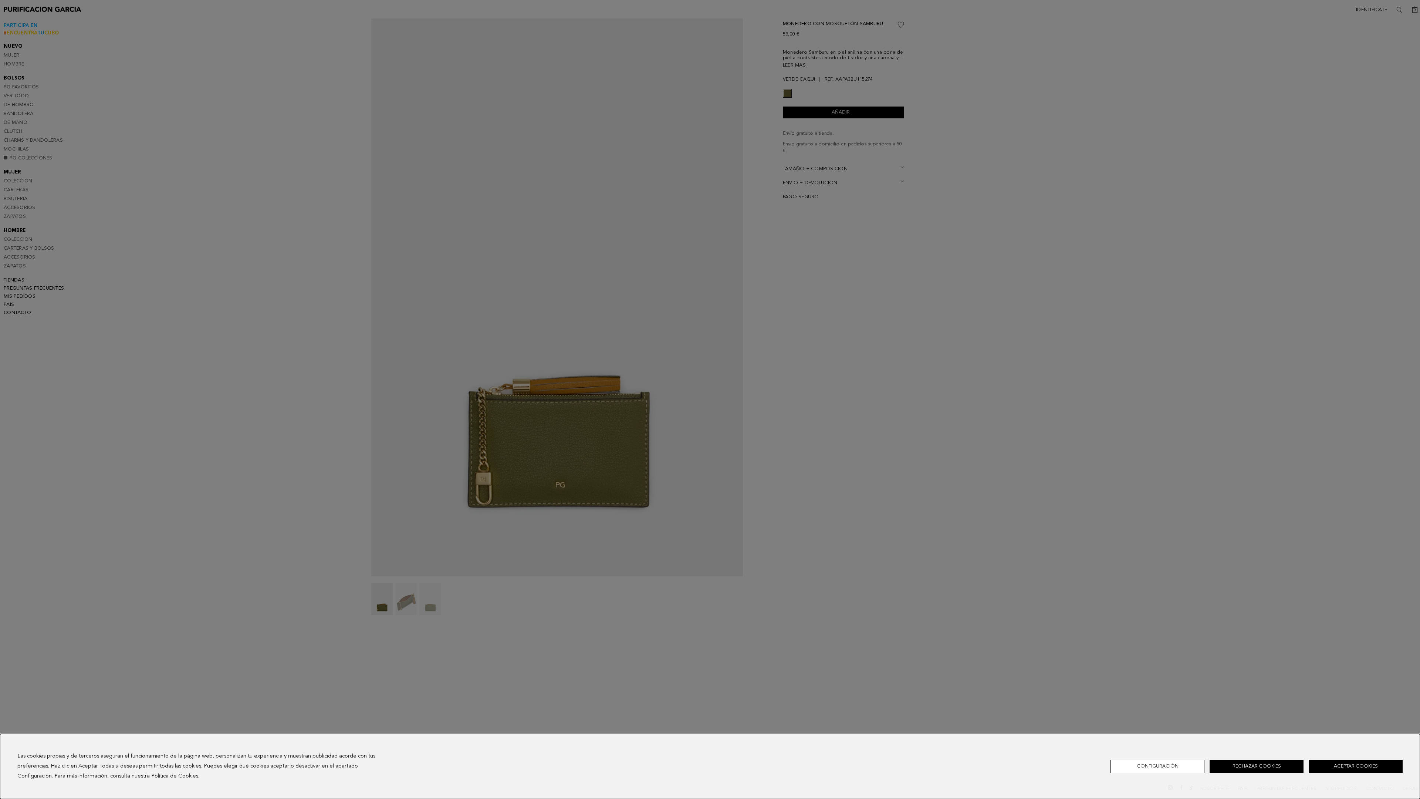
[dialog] (710, 766)
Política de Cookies (174, 776)
